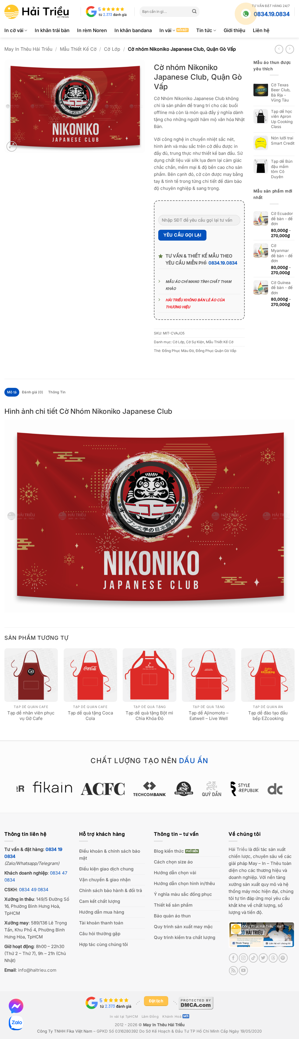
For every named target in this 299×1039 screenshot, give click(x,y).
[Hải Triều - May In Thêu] (36, 12)
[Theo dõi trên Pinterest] (283, 957)
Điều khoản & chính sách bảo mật (109, 854)
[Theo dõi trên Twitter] (263, 957)
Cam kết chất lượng (99, 901)
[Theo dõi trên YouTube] (243, 970)
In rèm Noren (92, 30)
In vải (165, 30)
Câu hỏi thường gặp (99, 933)
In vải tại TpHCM (124, 1017)
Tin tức (204, 30)
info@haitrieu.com (37, 970)
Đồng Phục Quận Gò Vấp (216, 350)
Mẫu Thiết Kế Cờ (78, 49)
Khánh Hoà (171, 1017)
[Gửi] (194, 11)
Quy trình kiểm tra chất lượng (184, 937)
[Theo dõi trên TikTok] (253, 957)
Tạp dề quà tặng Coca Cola (90, 715)
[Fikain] (53, 787)
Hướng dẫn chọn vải (175, 872)
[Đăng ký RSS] (233, 970)
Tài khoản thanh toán (101, 923)
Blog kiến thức (169, 851)
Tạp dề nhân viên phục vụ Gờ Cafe (31, 715)
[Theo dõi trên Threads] (273, 957)
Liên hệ (261, 30)
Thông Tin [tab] (56, 392)
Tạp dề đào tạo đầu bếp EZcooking (268, 715)
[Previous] (4, 693)
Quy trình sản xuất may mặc (183, 926)
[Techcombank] (149, 788)
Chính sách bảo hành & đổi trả (110, 890)
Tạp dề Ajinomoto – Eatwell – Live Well (209, 715)
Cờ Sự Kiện (195, 342)
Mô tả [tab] (12, 392)
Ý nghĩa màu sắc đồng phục (183, 894)
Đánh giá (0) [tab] (32, 392)
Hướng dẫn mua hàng (101, 912)
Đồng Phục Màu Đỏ (178, 350)
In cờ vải (13, 30)
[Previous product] (290, 49)
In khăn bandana (133, 30)
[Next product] (279, 49)
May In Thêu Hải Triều (28, 49)
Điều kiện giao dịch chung (106, 869)
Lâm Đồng (150, 1017)
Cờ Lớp (112, 49)
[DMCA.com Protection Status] (195, 1002)
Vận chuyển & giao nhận (105, 879)
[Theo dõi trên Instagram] (243, 957)
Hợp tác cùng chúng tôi (103, 944)
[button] (11, 146)
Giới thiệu (234, 30)
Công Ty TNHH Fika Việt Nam (64, 1031)
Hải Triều (238, 849)
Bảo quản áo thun (172, 916)
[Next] (294, 693)
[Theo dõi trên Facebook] (233, 957)
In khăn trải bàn (52, 30)
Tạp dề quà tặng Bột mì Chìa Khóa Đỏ (149, 715)
